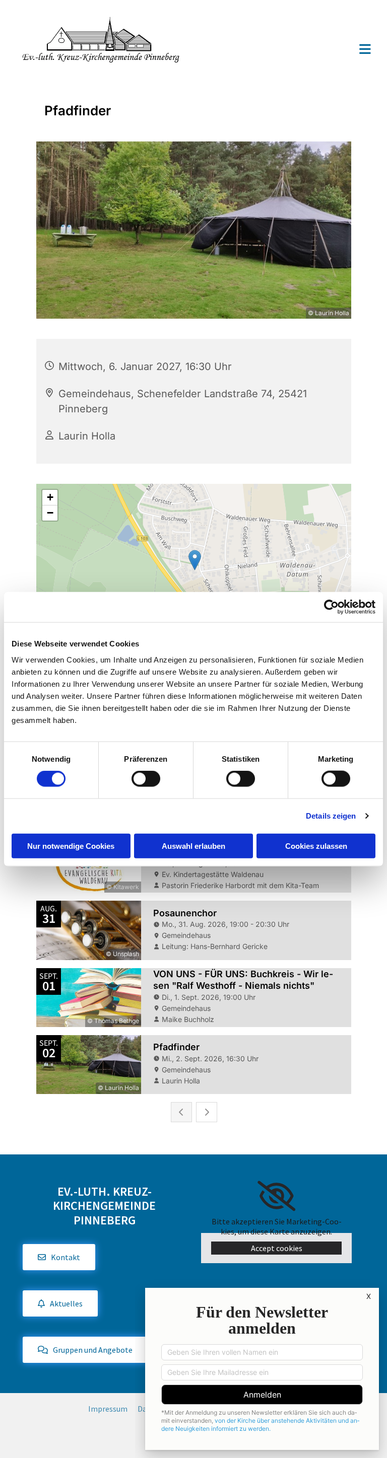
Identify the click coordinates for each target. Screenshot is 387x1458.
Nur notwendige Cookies (70, 845)
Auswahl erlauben (193, 845)
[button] (288, 50)
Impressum (107, 1409)
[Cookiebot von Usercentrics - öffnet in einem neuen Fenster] (331, 607)
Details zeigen (331, 816)
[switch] (146, 779)
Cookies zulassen (316, 845)
